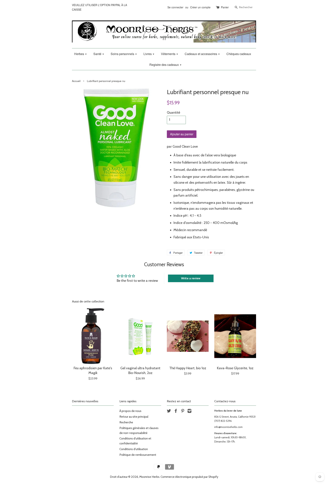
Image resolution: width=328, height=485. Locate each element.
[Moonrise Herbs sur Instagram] (189, 411)
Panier (225, 7)
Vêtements (168, 54)
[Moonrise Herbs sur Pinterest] (183, 411)
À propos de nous (130, 411)
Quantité (173, 112)
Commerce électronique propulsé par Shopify (189, 477)
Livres (148, 54)
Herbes (79, 54)
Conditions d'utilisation (133, 449)
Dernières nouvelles (85, 401)
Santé (97, 54)
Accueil (76, 81)
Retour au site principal (133, 416)
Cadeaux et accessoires (201, 54)
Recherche (126, 422)
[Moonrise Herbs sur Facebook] (176, 411)
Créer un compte (200, 7)
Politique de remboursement (137, 455)
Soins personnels (123, 54)
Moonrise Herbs (149, 477)
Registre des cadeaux (164, 64)
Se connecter (175, 7)
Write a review (190, 278)
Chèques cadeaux (238, 54)
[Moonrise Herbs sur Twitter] (169, 411)
